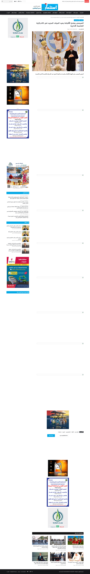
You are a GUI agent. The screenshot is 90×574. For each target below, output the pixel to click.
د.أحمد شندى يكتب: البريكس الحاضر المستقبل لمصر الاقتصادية (14, 226)
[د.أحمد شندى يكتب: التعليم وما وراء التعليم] (25, 239)
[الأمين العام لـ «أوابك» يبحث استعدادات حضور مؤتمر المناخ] (76, 556)
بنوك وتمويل (38, 12)
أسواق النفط (68, 12)
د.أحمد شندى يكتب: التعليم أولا (14, 232)
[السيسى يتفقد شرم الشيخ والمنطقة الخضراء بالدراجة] (40, 540)
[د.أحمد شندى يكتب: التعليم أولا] (25, 233)
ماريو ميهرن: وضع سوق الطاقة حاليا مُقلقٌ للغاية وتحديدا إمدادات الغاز (41, 563)
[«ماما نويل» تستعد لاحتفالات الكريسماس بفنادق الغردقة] (76, 540)
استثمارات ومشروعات (30, 12)
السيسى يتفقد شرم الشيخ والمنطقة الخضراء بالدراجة (40, 546)
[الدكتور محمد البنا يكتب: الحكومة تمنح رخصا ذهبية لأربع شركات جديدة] (25, 245)
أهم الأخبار (76, 20)
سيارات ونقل (14, 12)
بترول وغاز (76, 12)
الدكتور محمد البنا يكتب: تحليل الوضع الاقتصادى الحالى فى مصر (14, 250)
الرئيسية (81, 12)
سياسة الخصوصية (13, 571)
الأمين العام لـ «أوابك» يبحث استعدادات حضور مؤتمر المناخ (76, 563)
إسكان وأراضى (21, 12)
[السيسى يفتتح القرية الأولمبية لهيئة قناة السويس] (58, 556)
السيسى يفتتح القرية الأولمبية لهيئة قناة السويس (58, 563)
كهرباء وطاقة (61, 12)
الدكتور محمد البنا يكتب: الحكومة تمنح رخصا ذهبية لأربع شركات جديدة (14, 244)
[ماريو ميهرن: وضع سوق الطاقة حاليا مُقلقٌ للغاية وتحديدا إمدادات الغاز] (40, 556)
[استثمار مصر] (45, 6)
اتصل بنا (8, 571)
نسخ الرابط (51, 435)
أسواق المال (55, 12)
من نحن (19, 571)
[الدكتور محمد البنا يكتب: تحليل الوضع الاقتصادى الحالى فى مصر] (25, 251)
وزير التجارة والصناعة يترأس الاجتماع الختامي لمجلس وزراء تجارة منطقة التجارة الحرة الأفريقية (59, 547)
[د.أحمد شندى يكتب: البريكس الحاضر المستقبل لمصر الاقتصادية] (25, 227)
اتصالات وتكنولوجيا (47, 12)
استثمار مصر (81, 29)
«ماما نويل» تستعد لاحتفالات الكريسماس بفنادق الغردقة (78, 546)
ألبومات (77, 17)
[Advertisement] (58, 450)
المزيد (8, 12)
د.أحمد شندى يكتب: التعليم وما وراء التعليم (14, 238)
